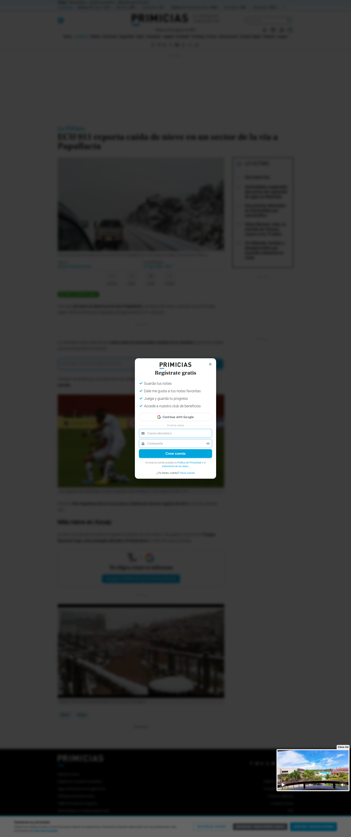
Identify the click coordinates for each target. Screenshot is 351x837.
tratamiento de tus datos (175, 466)
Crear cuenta (175, 453)
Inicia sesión (187, 472)
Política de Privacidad (189, 462)
